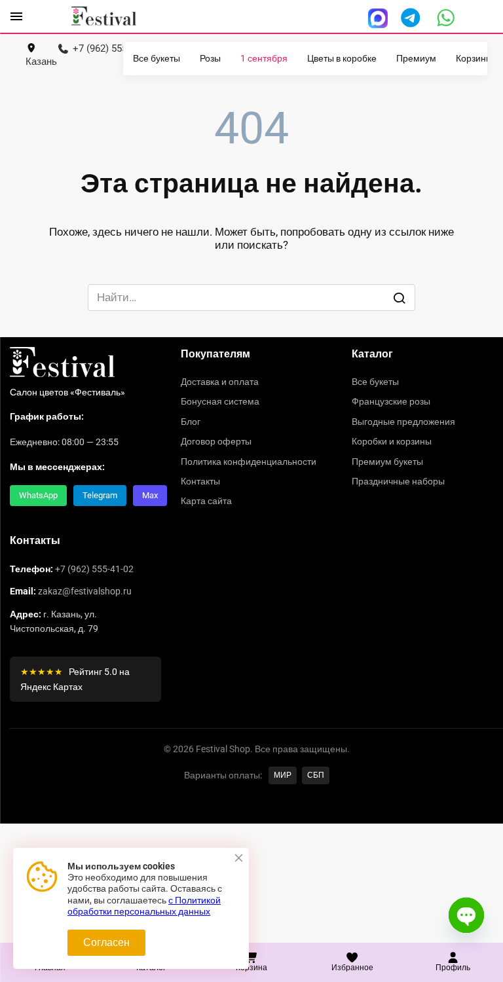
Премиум (416, 58)
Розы (210, 58)
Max (150, 495)
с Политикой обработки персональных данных (144, 906)
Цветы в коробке (342, 58)
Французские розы (391, 401)
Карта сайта (206, 501)
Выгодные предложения (403, 421)
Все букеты (156, 58)
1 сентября (264, 58)
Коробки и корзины (392, 441)
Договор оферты (216, 441)
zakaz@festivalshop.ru (85, 591)
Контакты (200, 481)
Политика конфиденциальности (248, 461)
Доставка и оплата (220, 381)
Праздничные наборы (398, 481)
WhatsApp (38, 495)
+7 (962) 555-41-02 (94, 569)
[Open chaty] (466, 915)
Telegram (100, 495)
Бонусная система (220, 401)
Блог (190, 421)
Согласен (106, 942)
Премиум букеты (387, 461)
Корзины (474, 58)
